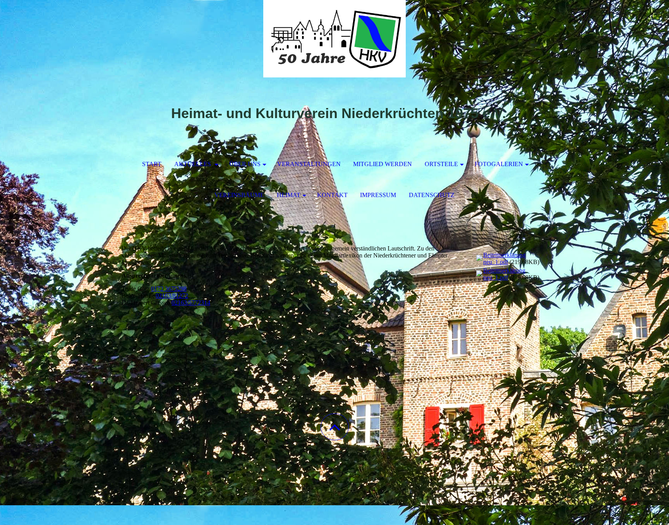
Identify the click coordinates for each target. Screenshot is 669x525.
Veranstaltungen (309, 164)
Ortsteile (441, 164)
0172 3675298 (169, 288)
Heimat (288, 195)
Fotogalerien (499, 164)
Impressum (378, 195)
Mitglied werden (382, 164)
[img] (334, 38)
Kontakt (332, 195)
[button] (335, 426)
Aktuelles (193, 164)
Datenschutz (432, 195)
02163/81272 (172, 295)
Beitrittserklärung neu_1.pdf (504, 258)
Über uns (245, 164)
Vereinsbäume (239, 195)
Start (151, 164)
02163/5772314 (191, 302)
